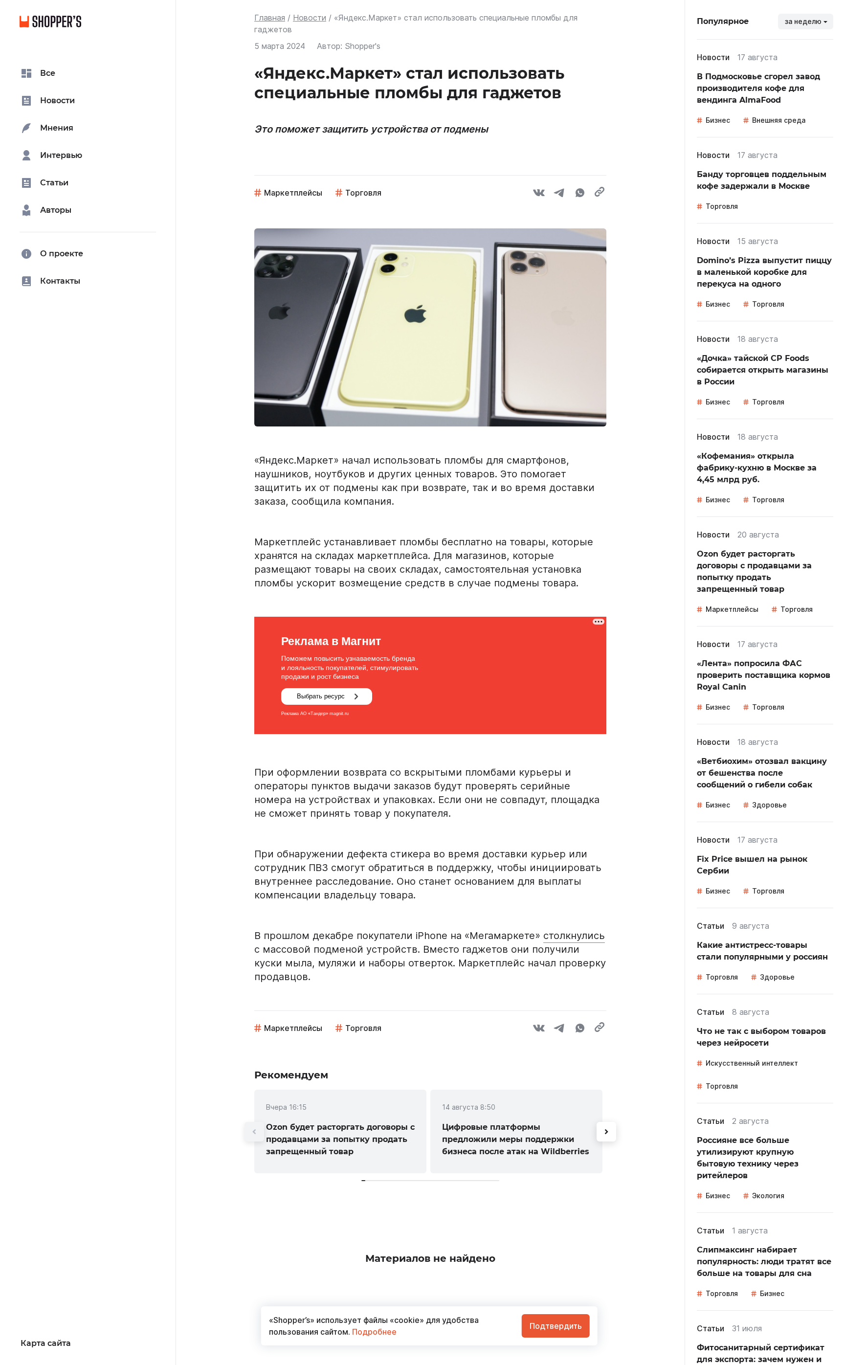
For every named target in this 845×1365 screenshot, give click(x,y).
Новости (309, 17)
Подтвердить (556, 1326)
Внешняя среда (778, 120)
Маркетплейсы (293, 193)
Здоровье (769, 805)
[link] (340, 1131)
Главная (269, 17)
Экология (768, 1195)
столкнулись (574, 935)
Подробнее (373, 1332)
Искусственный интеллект (752, 1063)
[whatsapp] (580, 194)
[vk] (539, 194)
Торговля (363, 193)
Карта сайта (46, 1343)
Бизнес (718, 120)
